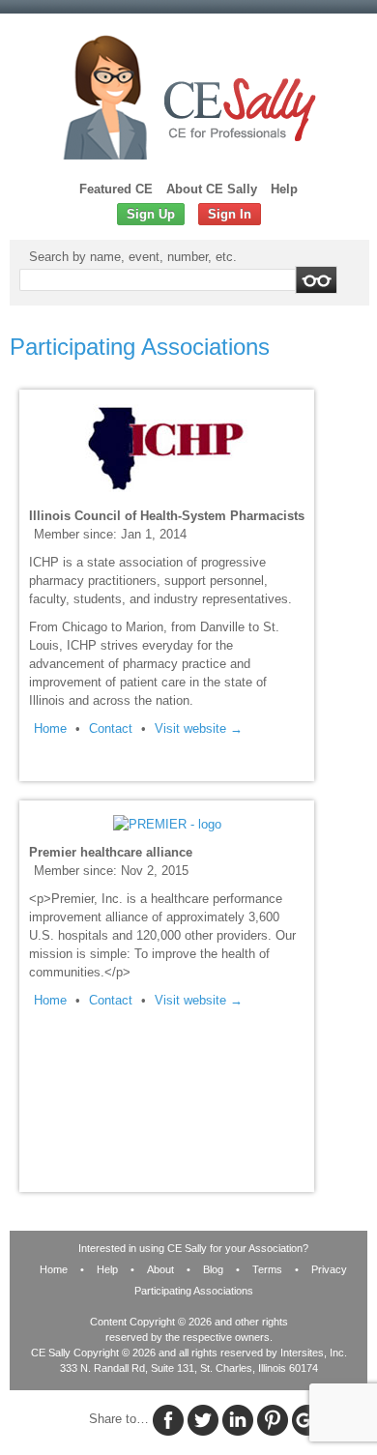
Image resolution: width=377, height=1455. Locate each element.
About (160, 1269)
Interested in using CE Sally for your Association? (193, 1248)
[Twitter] (203, 1419)
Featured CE (116, 189)
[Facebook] (168, 1419)
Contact (110, 728)
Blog (213, 1269)
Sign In (229, 214)
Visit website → (199, 728)
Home (50, 728)
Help (284, 189)
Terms (267, 1269)
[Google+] (307, 1419)
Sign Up (151, 214)
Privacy (329, 1269)
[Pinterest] (272, 1419)
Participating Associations (193, 1290)
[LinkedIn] (237, 1419)
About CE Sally (211, 189)
